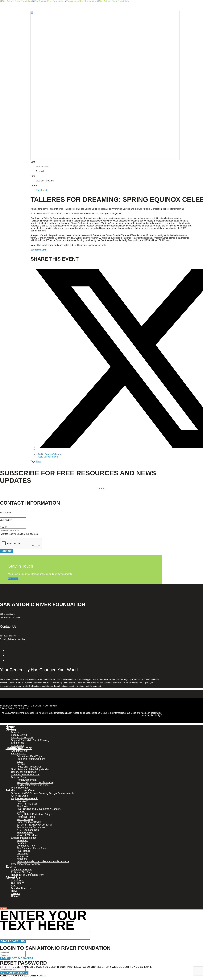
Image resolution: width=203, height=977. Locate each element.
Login (5, 958)
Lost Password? (21, 958)
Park (38, 461)
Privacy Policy (7, 708)
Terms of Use (22, 708)
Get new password (14, 973)
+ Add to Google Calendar (48, 454)
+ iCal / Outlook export (47, 457)
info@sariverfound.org (16, 639)
